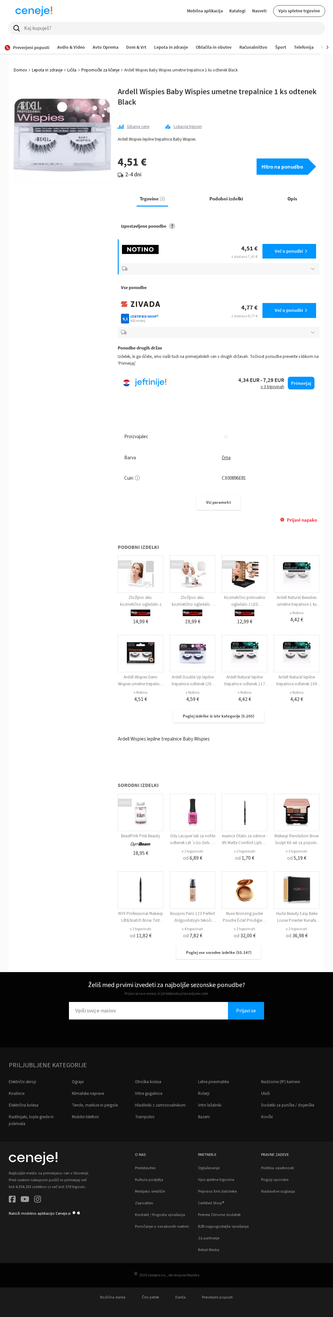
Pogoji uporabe (274, 1180)
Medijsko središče (150, 1191)
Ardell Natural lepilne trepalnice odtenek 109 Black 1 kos (296, 684)
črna (226, 457)
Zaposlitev (144, 1203)
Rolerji (203, 1093)
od (192, 858)
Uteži (265, 1093)
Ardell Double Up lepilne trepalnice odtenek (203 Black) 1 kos (193, 684)
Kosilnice (16, 1093)
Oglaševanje (209, 1168)
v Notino (296, 613)
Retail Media (208, 1250)
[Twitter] (24, 1200)
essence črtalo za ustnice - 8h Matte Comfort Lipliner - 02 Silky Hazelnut (244, 843)
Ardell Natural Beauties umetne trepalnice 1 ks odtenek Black (296, 604)
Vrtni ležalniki (209, 1105)
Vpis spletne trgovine (299, 11)
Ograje (78, 1082)
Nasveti (259, 11)
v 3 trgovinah (296, 851)
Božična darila (113, 1297)
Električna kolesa (23, 1105)
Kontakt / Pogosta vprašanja (160, 1215)
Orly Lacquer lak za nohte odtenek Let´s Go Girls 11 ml (192, 843)
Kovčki (267, 1117)
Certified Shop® (211, 1203)
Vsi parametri (218, 502)
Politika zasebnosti (277, 1168)
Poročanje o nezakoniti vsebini (162, 1226)
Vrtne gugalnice (148, 1093)
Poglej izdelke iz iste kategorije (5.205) (218, 716)
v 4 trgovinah (192, 929)
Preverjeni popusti (217, 1297)
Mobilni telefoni (85, 1117)
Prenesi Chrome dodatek (219, 1215)
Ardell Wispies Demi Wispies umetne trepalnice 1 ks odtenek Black (140, 684)
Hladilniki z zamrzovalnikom (160, 1105)
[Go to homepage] (34, 11)
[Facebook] (12, 1200)
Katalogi (237, 11)
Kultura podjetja (149, 1180)
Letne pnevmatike (213, 1082)
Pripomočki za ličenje (100, 70)
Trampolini (144, 1117)
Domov (20, 70)
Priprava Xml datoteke (217, 1191)
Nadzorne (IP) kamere (280, 1082)
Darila (180, 1297)
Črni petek (150, 1297)
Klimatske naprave (88, 1093)
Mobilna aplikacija (205, 11)
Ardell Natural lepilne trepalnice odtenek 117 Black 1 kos (244, 684)
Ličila (71, 70)
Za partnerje (208, 1238)
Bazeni (204, 1117)
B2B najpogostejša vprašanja (223, 1226)
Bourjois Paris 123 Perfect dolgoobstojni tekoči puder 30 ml (192, 920)
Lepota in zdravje (47, 70)
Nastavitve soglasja (278, 1191)
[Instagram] (37, 1200)
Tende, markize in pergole (95, 1105)
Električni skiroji (22, 1082)
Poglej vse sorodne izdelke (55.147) (218, 952)
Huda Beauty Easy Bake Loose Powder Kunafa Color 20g (296, 920)
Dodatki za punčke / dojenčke (287, 1105)
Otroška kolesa (148, 1082)
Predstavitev (145, 1168)
